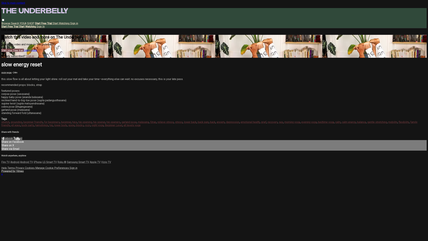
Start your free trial (12, 50)
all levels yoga (132, 125)
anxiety (221, 122)
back (213, 122)
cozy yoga (6, 72)
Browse (6, 23)
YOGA (23, 23)
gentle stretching (377, 122)
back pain (203, 122)
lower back (190, 122)
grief (263, 122)
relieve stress (165, 122)
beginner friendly (33, 122)
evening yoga (309, 122)
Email (19, 138)
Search (15, 23)
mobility (392, 122)
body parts (28, 125)
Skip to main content (13, 3)
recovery (273, 122)
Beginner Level (113, 125)
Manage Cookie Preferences (52, 168)
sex (281, 122)
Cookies (30, 168)
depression (232, 122)
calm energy (349, 122)
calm (338, 122)
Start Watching (61, 23)
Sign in (74, 23)
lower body (60, 125)
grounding (16, 122)
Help (4, 168)
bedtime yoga (326, 122)
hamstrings (41, 125)
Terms (12, 168)
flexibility (404, 122)
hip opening (85, 122)
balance (361, 122)
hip (51, 125)
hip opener (99, 122)
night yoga (98, 125)
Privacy (20, 168)
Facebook (7, 138)
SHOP (30, 23)
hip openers (113, 122)
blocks (80, 125)
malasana (143, 122)
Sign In (41, 26)
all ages (15, 125)
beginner (66, 122)
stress (179, 122)
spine (71, 125)
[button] (3, 20)
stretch (5, 122)
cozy (87, 125)
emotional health (250, 122)
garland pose (129, 122)
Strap (153, 122)
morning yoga (292, 122)
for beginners (52, 122)
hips (74, 122)
